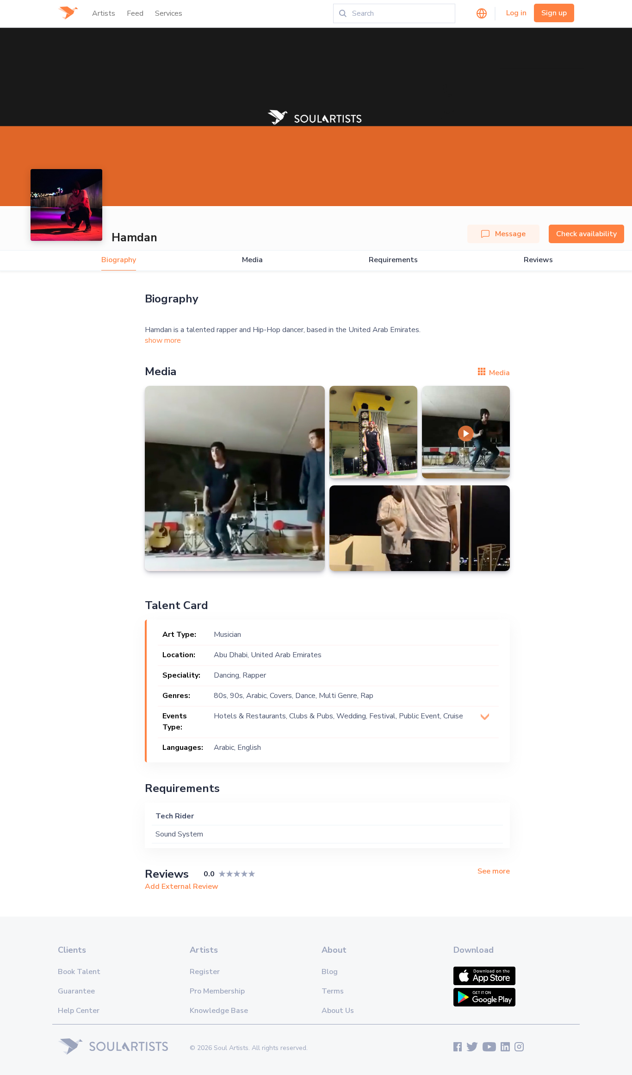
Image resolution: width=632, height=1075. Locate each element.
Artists (103, 13)
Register (205, 971)
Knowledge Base (219, 1010)
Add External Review (181, 886)
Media (252, 260)
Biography (118, 260)
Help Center (78, 1010)
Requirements (393, 260)
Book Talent (79, 971)
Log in (516, 13)
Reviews (538, 260)
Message (510, 234)
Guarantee (76, 991)
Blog (330, 971)
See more (493, 871)
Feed (135, 13)
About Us (338, 1010)
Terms (333, 991)
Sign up (554, 13)
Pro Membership (217, 991)
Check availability (586, 234)
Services (168, 13)
